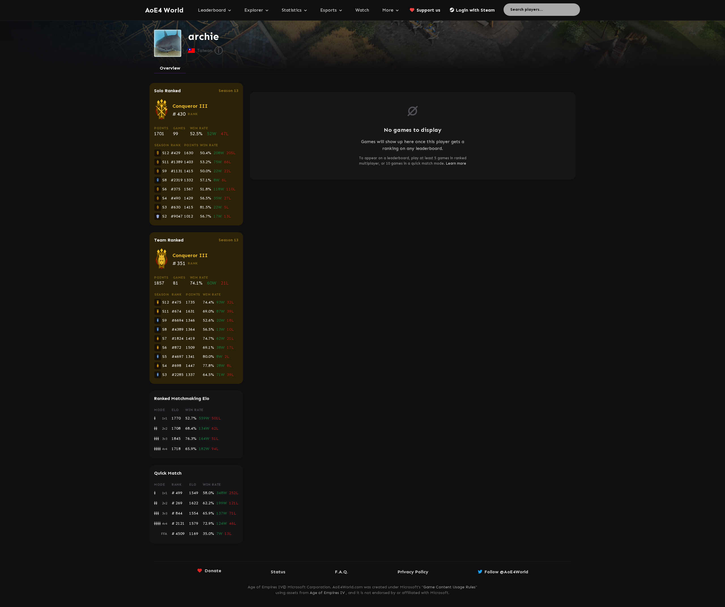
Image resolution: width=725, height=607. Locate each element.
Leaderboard (212, 10)
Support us (428, 10)
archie (203, 36)
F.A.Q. (341, 571)
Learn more (456, 163)
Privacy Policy (413, 571)
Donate (213, 570)
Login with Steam (475, 10)
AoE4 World (164, 10)
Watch (362, 10)
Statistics (292, 10)
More (387, 10)
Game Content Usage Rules (449, 587)
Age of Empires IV (327, 592)
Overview (170, 68)
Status (278, 571)
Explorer (253, 10)
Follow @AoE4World (506, 571)
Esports (328, 10)
